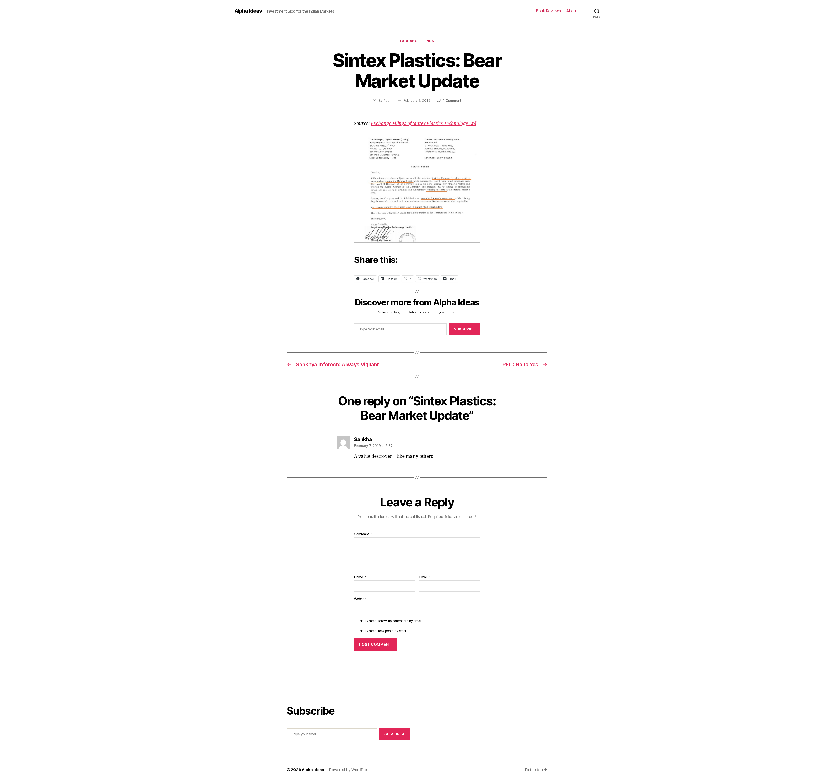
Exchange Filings (417, 41)
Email (424, 577)
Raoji (387, 100)
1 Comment (452, 100)
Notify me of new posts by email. (383, 631)
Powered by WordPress (350, 769)
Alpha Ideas (248, 10)
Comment (363, 534)
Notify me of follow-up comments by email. (390, 621)
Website (360, 599)
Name (360, 577)
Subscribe (464, 329)
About (571, 10)
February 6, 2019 (417, 100)
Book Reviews (548, 10)
